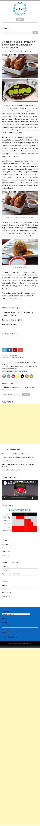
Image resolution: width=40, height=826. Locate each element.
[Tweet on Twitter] (4, 350)
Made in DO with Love (10, 637)
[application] (20, 490)
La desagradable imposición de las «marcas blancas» (17, 457)
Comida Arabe (15, 357)
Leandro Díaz (6, 570)
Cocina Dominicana (7, 548)
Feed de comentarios (8, 629)
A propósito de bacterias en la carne (12, 461)
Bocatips (4, 585)
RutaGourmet (6, 596)
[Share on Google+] (15, 350)
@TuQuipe (13, 325)
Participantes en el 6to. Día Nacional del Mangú (15, 454)
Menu (20, 19)
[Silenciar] (32, 498)
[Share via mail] (20, 350)
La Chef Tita (5, 566)
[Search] (35, 32)
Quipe (21, 357)
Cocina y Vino (6, 551)
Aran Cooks (5, 544)
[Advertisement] (20, 424)
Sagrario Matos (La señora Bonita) (11, 574)
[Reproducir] (4, 498)
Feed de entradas (7, 626)
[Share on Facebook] (9, 350)
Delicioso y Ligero (7, 589)
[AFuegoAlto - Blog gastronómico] (20, 16)
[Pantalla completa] (36, 498)
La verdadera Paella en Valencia (11, 470)
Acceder (4, 622)
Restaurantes (13, 355)
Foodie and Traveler (7, 592)
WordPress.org (6, 632)
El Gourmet (5, 555)
